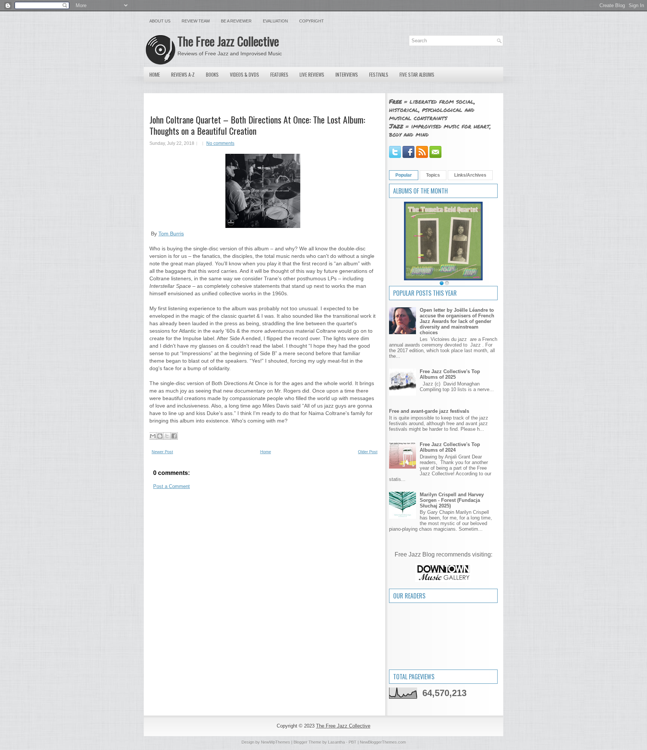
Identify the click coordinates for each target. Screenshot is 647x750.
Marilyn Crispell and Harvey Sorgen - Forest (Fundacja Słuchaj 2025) (452, 500)
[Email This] (153, 436)
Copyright (311, 21)
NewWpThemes (275, 742)
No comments (220, 143)
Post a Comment (171, 486)
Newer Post (162, 451)
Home (154, 74)
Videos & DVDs (244, 74)
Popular (403, 175)
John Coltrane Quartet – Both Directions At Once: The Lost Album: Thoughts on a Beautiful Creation (257, 125)
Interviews (346, 74)
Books (212, 74)
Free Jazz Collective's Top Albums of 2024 (450, 447)
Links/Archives (470, 175)
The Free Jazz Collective (228, 41)
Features (279, 74)
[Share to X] (167, 436)
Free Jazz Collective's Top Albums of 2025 (450, 374)
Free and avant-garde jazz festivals (429, 411)
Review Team (196, 21)
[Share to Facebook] (174, 436)
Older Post (367, 451)
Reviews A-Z (183, 74)
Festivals (378, 74)
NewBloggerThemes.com (383, 742)
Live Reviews (312, 74)
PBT (352, 742)
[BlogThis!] (160, 436)
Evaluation (275, 21)
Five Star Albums (417, 74)
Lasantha (336, 742)
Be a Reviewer (236, 21)
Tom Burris (171, 234)
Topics (433, 175)
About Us (159, 21)
